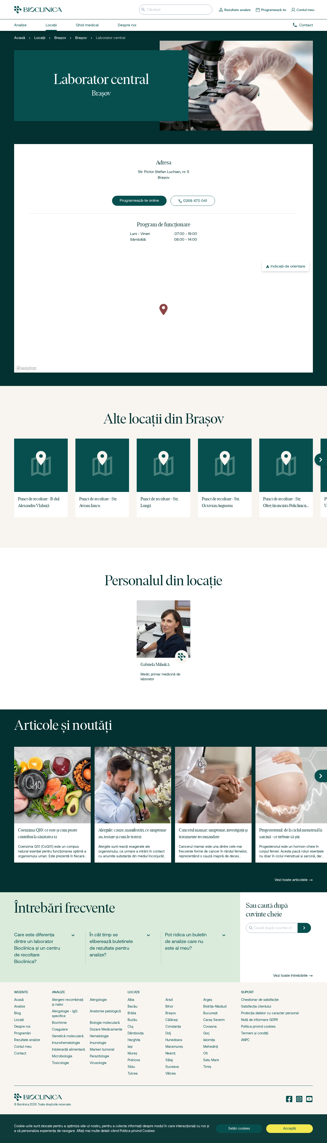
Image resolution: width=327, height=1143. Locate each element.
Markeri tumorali (102, 1049)
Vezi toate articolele (292, 880)
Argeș (207, 1000)
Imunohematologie (66, 1043)
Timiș (207, 1067)
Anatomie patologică (105, 1011)
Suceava (172, 1067)
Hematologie (99, 1036)
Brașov (60, 38)
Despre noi (22, 1026)
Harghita (134, 1040)
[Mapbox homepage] (26, 368)
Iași (130, 1046)
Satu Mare (211, 1060)
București (210, 1013)
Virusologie (98, 1063)
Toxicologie (60, 1063)
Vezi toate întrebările (290, 975)
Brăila (132, 1013)
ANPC (245, 1040)
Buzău (132, 1020)
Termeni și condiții (254, 1033)
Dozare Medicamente (106, 1029)
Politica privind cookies (258, 1026)
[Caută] (304, 928)
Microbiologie (62, 1056)
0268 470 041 (195, 201)
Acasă (19, 38)
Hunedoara (173, 1040)
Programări (22, 1033)
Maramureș (174, 1046)
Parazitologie (99, 1056)
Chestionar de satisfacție (260, 1000)
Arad (169, 1000)
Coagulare (60, 1029)
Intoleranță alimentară (68, 1049)
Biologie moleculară (105, 1023)
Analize (19, 1006)
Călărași (171, 1020)
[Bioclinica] (38, 9)
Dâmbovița (136, 1033)
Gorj (206, 1033)
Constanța (173, 1026)
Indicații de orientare (288, 266)
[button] (321, 459)
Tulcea (133, 1073)
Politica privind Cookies (137, 1131)
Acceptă (289, 1128)
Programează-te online (139, 200)
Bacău (132, 1006)
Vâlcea (170, 1073)
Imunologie (98, 1043)
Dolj (168, 1033)
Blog (17, 1013)
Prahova (134, 1060)
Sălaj (169, 1060)
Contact (306, 25)
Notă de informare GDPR (259, 1020)
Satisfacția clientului (256, 1006)
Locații (39, 38)
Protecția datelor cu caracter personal (270, 1013)
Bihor (169, 1006)
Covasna (210, 1026)
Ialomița (209, 1040)
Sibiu (131, 1067)
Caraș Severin (214, 1020)
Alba (131, 1000)
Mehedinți (210, 1046)
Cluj (130, 1026)
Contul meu (23, 1046)
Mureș (132, 1053)
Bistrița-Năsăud (214, 1006)
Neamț (170, 1053)
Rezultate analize (27, 1040)
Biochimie (59, 1023)
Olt (205, 1053)
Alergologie (98, 1000)
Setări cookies (239, 1128)
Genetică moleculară (68, 1036)
